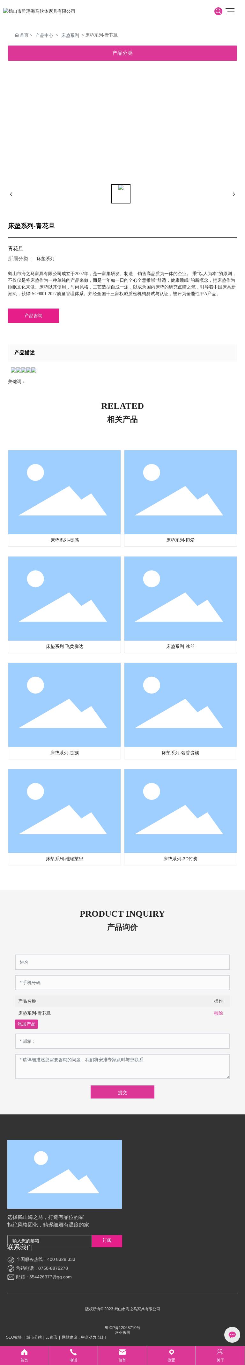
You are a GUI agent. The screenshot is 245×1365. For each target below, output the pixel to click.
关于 (220, 1355)
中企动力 (88, 1337)
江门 (102, 1337)
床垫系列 (70, 35)
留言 (122, 1355)
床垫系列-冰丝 (180, 646)
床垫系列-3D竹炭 (180, 858)
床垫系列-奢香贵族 (180, 752)
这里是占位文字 (24, 1355)
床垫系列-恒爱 (180, 540)
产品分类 (122, 53)
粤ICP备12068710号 (122, 1328)
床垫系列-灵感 (64, 540)
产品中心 (44, 35)
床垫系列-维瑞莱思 (64, 858)
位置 (171, 1355)
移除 (218, 1013)
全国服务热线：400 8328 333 (45, 1259)
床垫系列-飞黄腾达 (64, 646)
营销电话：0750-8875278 (42, 1268)
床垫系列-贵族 (64, 752)
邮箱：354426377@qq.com (44, 1276)
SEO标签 (14, 1337)
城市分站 (34, 1337)
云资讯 (51, 1337)
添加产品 (26, 1024)
